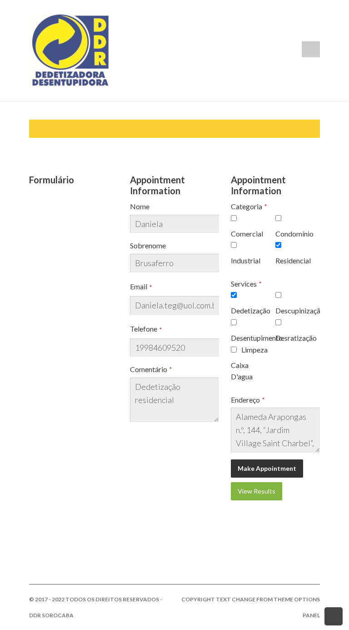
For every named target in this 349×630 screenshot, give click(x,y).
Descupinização (299, 310)
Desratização (296, 337)
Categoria (246, 206)
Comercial (247, 233)
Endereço (245, 399)
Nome (140, 206)
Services (244, 283)
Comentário (148, 369)
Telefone (143, 328)
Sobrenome (148, 245)
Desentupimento (257, 337)
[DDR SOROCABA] (70, 49)
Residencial (293, 260)
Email (138, 286)
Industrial (245, 260)
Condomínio (294, 233)
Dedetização (250, 310)
